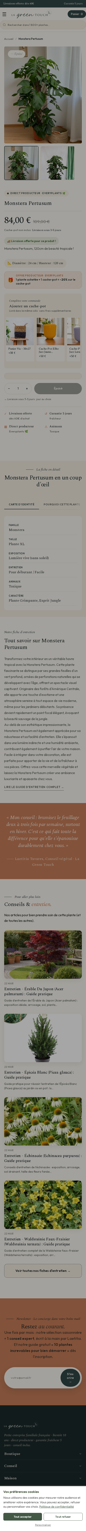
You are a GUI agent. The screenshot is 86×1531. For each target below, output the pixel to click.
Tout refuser (63, 1516)
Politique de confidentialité (56, 1506)
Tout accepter (23, 1516)
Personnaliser (43, 1524)
